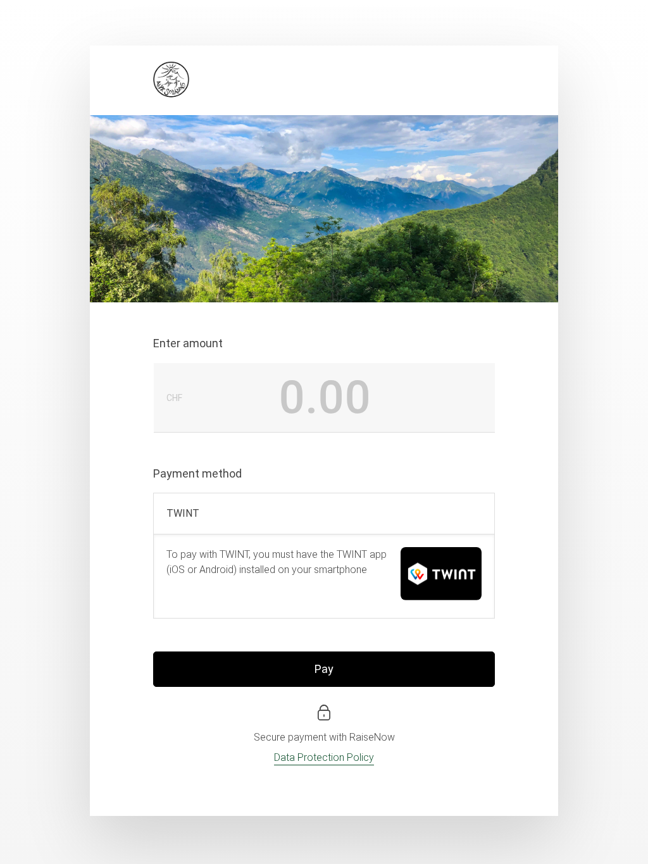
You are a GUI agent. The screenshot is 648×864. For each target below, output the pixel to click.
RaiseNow (372, 737)
